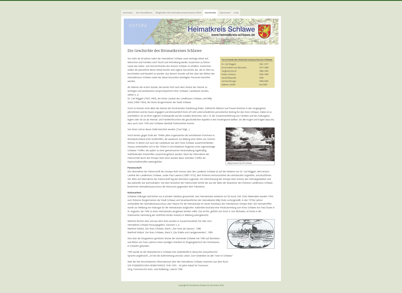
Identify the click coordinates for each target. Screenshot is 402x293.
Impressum (224, 12)
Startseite (128, 12)
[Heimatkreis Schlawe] (201, 32)
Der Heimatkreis (144, 12)
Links (236, 12)
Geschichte (210, 12)
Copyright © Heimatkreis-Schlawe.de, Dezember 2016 (201, 285)
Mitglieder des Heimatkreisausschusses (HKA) (178, 12)
